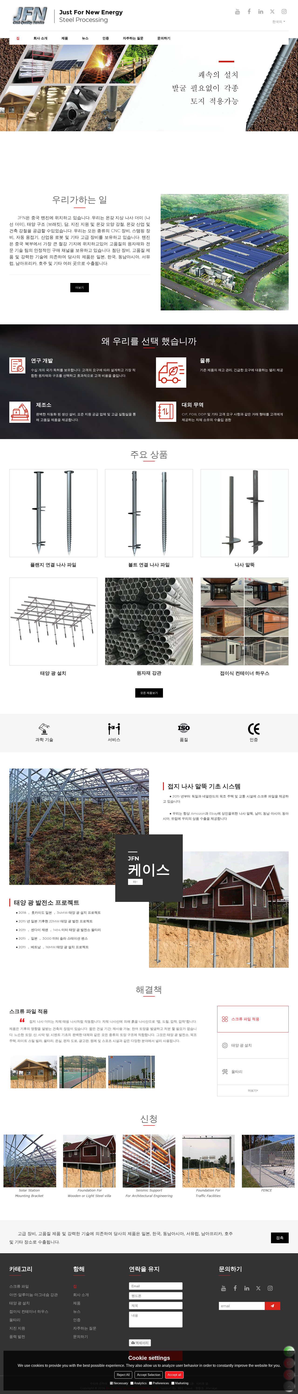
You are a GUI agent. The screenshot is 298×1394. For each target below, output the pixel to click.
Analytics (140, 1383)
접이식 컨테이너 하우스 (244, 673)
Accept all (174, 1375)
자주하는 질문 (133, 38)
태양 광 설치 (53, 673)
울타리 (237, 1071)
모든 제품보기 (149, 693)
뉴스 (85, 38)
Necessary (121, 1383)
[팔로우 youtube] (237, 11)
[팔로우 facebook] (249, 11)
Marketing (181, 1383)
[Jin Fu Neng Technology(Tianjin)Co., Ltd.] (109, 16)
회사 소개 (40, 38)
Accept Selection (148, 1375)
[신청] (272, 1306)
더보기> (253, 1090)
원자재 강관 (149, 673)
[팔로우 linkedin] (261, 11)
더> (135, 881)
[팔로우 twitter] (272, 11)
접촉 (280, 1238)
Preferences (161, 1383)
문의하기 (163, 38)
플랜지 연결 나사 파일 (53, 565)
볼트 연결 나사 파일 (149, 565)
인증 (105, 38)
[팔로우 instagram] (284, 11)
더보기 (79, 287)
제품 (64, 38)
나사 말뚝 (245, 565)
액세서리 (142, 1343)
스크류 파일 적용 (245, 1019)
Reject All (123, 1375)
